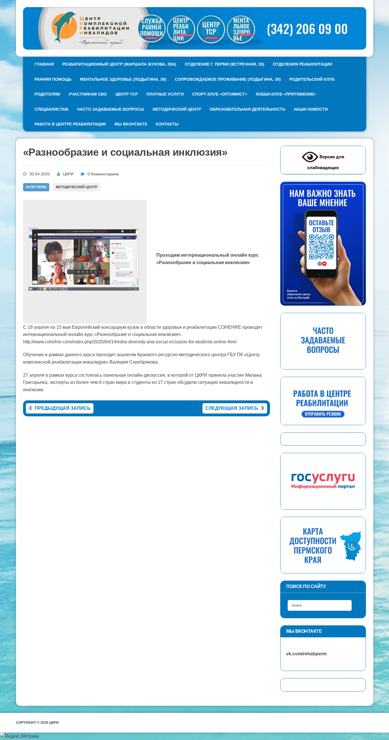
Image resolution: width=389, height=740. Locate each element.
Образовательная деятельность (247, 109)
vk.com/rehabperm (304, 653)
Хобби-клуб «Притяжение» (286, 94)
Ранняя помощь (52, 79)
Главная (44, 64)
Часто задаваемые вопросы (110, 109)
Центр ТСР (126, 94)
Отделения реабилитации (302, 64)
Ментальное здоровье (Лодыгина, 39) (123, 79)
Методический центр (177, 109)
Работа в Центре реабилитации (70, 124)
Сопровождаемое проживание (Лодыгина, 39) (228, 79)
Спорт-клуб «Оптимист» (219, 94)
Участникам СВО (88, 94)
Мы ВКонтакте (130, 124)
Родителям (47, 94)
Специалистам (51, 109)
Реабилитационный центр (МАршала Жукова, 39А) (119, 64)
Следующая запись (231, 408)
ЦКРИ (68, 174)
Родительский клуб (312, 79)
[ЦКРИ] (194, 28)
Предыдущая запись (63, 408)
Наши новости (311, 109)
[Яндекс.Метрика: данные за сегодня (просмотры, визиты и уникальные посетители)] (19, 736)
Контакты (167, 124)
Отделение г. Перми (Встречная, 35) (224, 64)
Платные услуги (165, 94)
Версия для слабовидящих (325, 162)
